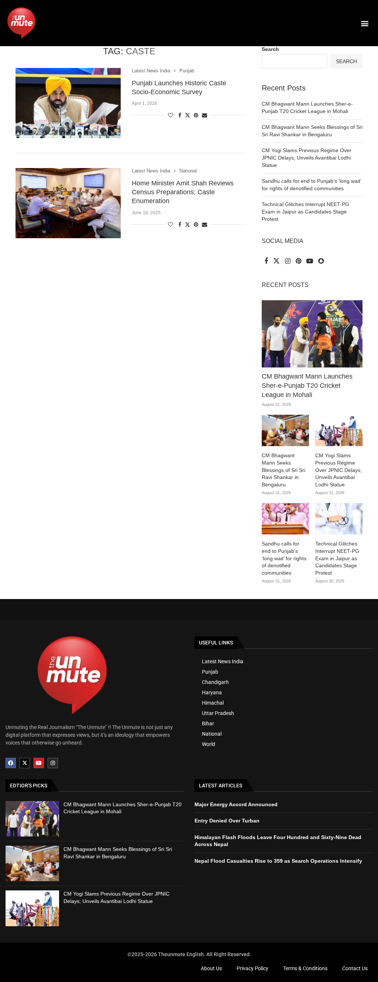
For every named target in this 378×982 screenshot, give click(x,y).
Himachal (213, 703)
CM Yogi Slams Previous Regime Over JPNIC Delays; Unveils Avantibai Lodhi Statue (306, 157)
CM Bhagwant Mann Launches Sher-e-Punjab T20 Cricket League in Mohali (307, 385)
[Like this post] (170, 115)
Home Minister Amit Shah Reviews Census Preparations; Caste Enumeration (183, 192)
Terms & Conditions (305, 968)
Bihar (208, 723)
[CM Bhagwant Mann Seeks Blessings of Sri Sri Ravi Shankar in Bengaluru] (285, 430)
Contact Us (355, 968)
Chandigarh (215, 682)
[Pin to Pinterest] (196, 115)
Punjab (210, 672)
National (211, 734)
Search (270, 49)
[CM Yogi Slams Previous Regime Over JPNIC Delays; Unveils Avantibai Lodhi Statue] (338, 430)
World (208, 744)
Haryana (212, 692)
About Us (211, 968)
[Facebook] (11, 763)
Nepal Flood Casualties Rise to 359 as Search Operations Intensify (278, 861)
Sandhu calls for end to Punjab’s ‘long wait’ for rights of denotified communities (284, 558)
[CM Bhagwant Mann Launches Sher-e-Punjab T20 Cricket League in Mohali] (312, 333)
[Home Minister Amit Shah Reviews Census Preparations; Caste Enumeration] (68, 203)
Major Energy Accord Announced (236, 804)
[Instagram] (53, 763)
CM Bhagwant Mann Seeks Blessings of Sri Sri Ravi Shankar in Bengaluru (283, 469)
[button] (364, 23)
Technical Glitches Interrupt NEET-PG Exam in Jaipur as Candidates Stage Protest (305, 211)
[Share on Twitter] (187, 115)
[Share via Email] (204, 115)
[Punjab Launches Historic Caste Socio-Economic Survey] (68, 103)
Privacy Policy (252, 968)
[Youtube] (39, 763)
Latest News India (222, 661)
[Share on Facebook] (179, 115)
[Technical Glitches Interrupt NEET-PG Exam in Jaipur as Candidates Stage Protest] (338, 519)
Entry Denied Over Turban (227, 821)
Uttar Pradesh (218, 713)
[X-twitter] (25, 763)
